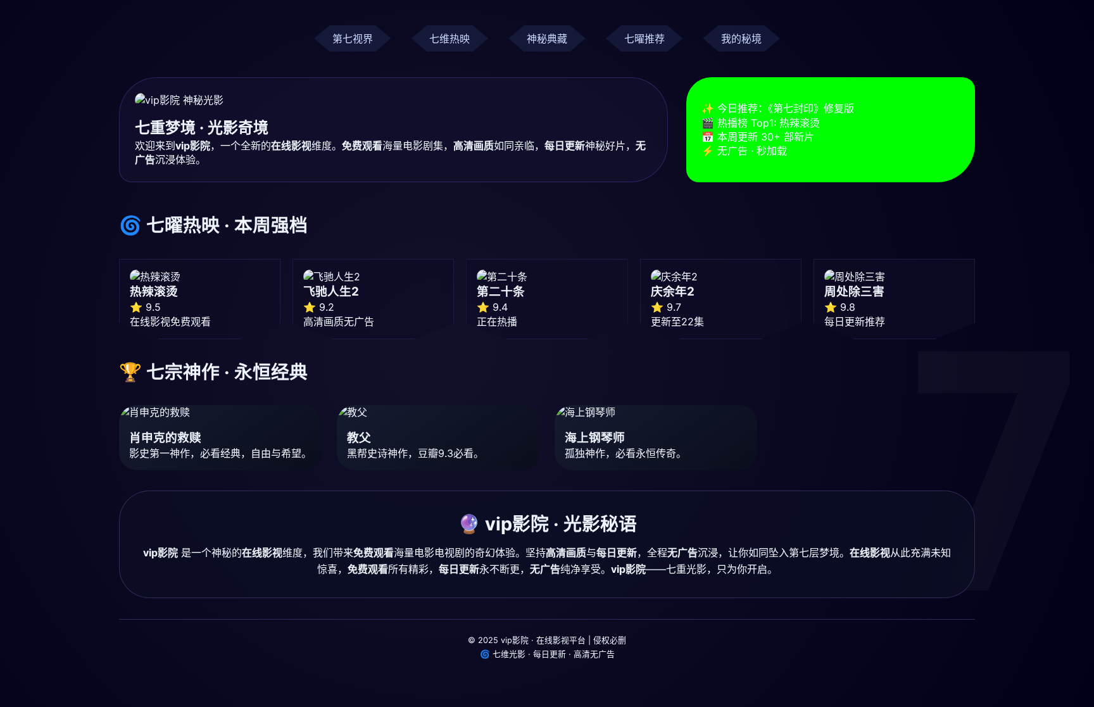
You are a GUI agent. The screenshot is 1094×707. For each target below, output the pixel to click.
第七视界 (352, 38)
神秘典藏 (547, 38)
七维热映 (449, 38)
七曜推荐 (644, 38)
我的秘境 (741, 38)
